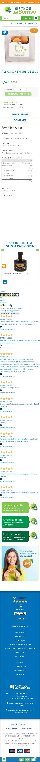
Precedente (5, 313)
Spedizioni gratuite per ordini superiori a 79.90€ (20, 2)
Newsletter (20, 674)
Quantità (8, 89)
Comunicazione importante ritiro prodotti (20, 648)
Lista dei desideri (20, 670)
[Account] (27, 760)
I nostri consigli (20, 632)
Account (20, 662)
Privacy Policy (20, 640)
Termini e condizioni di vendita (20, 644)
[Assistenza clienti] (36, 18)
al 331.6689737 (8, 525)
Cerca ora (27, 18)
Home (13, 24)
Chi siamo (22, 724)
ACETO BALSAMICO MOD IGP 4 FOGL (16, 274)
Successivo (15, 313)
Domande (20, 120)
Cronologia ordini (20, 666)
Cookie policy (20, 652)
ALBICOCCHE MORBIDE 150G (27, 24)
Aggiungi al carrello (18, 94)
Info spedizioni (20, 636)
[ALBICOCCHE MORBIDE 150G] (20, 47)
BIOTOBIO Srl (17, 105)
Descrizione (20, 114)
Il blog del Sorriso (12, 728)
